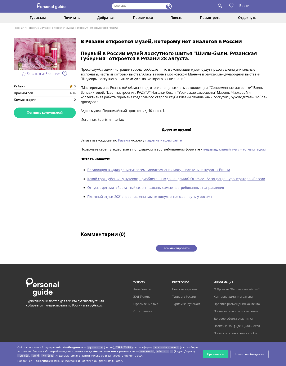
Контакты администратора (233, 297)
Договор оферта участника (233, 319)
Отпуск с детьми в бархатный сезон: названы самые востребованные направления (155, 187)
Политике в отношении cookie (57, 361)
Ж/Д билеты (142, 297)
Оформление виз (145, 304)
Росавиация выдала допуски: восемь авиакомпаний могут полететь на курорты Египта (158, 169)
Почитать (71, 17)
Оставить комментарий (45, 112)
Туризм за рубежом (186, 304)
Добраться (106, 17)
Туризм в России (184, 297)
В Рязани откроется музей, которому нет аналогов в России (79, 28)
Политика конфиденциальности (237, 326)
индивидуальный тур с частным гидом (234, 149)
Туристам (38, 17)
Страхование (142, 311)
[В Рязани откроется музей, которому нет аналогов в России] (45, 54)
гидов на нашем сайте (163, 140)
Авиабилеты (142, 289)
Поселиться (143, 17)
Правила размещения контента (237, 304)
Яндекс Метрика (66, 355)
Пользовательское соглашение (236, 311)
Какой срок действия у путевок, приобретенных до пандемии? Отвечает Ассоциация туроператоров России (176, 179)
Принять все (215, 354)
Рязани (124, 140)
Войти (244, 5)
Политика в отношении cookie (235, 333)
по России (75, 305)
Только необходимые (249, 354)
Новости (31, 28)
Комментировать (176, 248)
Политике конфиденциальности (101, 361)
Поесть (176, 17)
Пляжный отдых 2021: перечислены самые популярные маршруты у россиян (150, 196)
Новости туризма (184, 289)
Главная (19, 28)
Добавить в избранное (41, 73)
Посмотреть (210, 17)
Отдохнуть (247, 17)
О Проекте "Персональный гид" (237, 289)
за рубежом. (94, 305)
